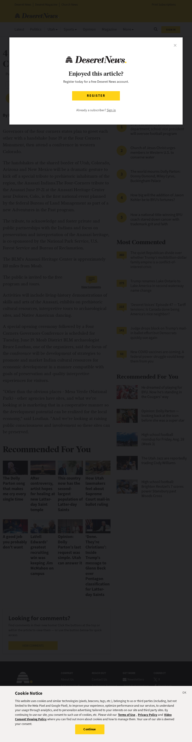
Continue (89, 729)
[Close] (184, 693)
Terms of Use (126, 715)
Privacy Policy (147, 715)
